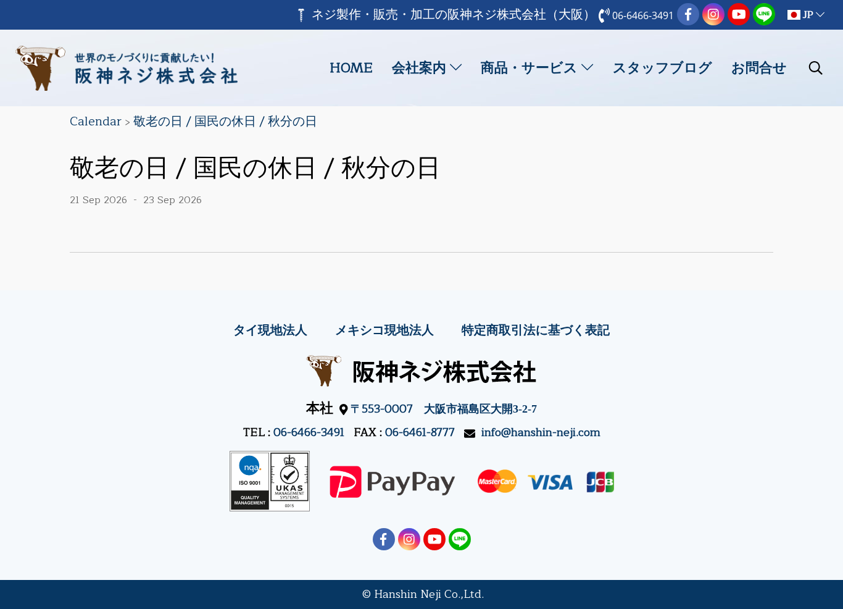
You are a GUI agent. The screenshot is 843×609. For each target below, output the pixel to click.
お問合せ (759, 68)
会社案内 (421, 68)
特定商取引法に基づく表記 (536, 330)
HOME (351, 68)
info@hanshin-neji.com (540, 432)
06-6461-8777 (420, 432)
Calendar (96, 121)
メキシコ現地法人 (384, 330)
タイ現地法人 (270, 330)
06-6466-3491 (308, 432)
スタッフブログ (662, 68)
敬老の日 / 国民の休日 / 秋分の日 (225, 121)
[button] (815, 68)
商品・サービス (531, 68)
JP (808, 14)
